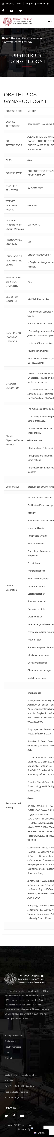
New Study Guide (19, 38)
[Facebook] (14, 1116)
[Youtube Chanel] (22, 1116)
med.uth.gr (27, 1125)
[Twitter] (6, 1116)
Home (5, 38)
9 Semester (36, 38)
